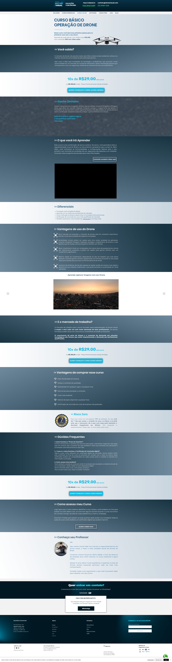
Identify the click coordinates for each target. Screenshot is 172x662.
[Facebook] (14, 648)
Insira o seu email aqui (133, 624)
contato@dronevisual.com (23, 631)
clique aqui (86, 219)
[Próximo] (164, 293)
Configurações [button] (150, 660)
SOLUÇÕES (70, 3)
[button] (89, 6)
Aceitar (166, 660)
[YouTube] (16, 648)
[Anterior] (8, 293)
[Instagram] (18, 648)
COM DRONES (71, 5)
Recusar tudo (159, 660)
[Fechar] (170, 660)
